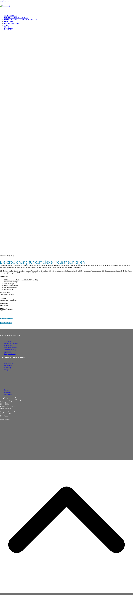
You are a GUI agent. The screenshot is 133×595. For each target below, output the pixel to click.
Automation (8, 365)
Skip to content (5, 1)
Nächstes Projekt (6, 323)
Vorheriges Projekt (7, 318)
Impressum (7, 392)
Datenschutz (8, 394)
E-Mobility (7, 367)
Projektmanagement (10, 347)
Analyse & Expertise (11, 343)
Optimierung (8, 352)
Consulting (7, 341)
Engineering (8, 345)
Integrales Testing (10, 354)
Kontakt (6, 390)
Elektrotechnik (9, 363)
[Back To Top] (66, 594)
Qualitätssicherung (10, 349)
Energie (6, 370)
